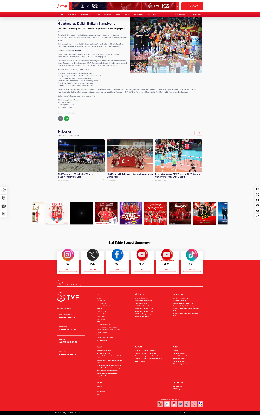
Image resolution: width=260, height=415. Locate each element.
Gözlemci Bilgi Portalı (180, 364)
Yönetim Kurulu (102, 311)
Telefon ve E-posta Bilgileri (106, 337)
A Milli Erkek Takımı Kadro (143, 306)
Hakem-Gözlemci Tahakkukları (183, 356)
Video (98, 394)
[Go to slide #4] (193, 66)
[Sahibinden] (167, 213)
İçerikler (61, 283)
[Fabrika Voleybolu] (160, 404)
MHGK (117, 14)
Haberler (99, 386)
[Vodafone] (142, 213)
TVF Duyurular (177, 386)
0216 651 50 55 (68, 330)
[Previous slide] (133, 38)
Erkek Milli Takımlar (141, 303)
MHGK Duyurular (178, 389)
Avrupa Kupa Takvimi (103, 376)
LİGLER (97, 14)
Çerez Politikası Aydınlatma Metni (107, 327)
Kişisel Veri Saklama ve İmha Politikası (109, 329)
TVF (61, 14)
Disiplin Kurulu (102, 316)
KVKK (98, 322)
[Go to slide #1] (139, 66)
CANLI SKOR (85, 14)
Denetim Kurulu (102, 314)
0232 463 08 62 (69, 342)
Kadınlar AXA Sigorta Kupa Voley (183, 303)
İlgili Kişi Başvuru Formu (104, 324)
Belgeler (176, 350)
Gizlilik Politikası (102, 332)
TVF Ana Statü (102, 300)
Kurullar (99, 308)
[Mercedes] (43, 213)
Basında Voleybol (102, 389)
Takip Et (68, 269)
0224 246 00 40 (69, 354)
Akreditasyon (100, 391)
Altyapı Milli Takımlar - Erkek (144, 311)
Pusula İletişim (79, 413)
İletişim (98, 335)
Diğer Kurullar (101, 319)
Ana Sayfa (61, 281)
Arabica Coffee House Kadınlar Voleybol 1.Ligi (186, 309)
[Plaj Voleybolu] (167, 404)
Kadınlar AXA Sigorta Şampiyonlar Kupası (148, 356)
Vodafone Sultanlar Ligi (180, 298)
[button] (177, 6)
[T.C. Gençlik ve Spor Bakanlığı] (194, 404)
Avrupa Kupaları (140, 361)
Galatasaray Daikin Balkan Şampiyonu (71, 285)
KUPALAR (107, 14)
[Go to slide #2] (157, 66)
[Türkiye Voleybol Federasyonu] (62, 6)
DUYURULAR (138, 14)
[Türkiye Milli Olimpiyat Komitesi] (174, 404)
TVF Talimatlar (102, 303)
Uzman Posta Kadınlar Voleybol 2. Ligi (108, 365)
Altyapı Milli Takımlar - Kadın (144, 308)
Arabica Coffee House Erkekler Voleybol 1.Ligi (186, 314)
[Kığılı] (191, 213)
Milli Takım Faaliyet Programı (144, 314)
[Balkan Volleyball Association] (187, 404)
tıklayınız (77, 50)
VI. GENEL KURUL (101, 340)
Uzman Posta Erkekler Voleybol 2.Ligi (108, 368)
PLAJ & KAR (152, 14)
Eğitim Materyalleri (179, 353)
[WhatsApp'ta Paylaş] (66, 118)
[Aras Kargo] (117, 213)
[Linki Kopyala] (60, 118)
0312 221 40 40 (68, 317)
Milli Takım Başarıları (142, 316)
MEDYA (127, 14)
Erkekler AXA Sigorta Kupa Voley (183, 306)
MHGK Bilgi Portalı (179, 358)
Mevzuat (99, 298)
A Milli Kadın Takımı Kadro (143, 300)
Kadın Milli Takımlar (141, 298)
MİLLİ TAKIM (72, 14)
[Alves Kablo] (216, 213)
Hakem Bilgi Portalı (179, 361)
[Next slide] (198, 38)
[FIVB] (180, 404)
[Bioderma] (68, 213)
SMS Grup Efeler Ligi (179, 300)
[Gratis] (93, 213)
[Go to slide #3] (175, 66)
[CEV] (200, 404)
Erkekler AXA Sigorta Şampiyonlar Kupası (148, 358)
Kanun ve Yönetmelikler (105, 306)
